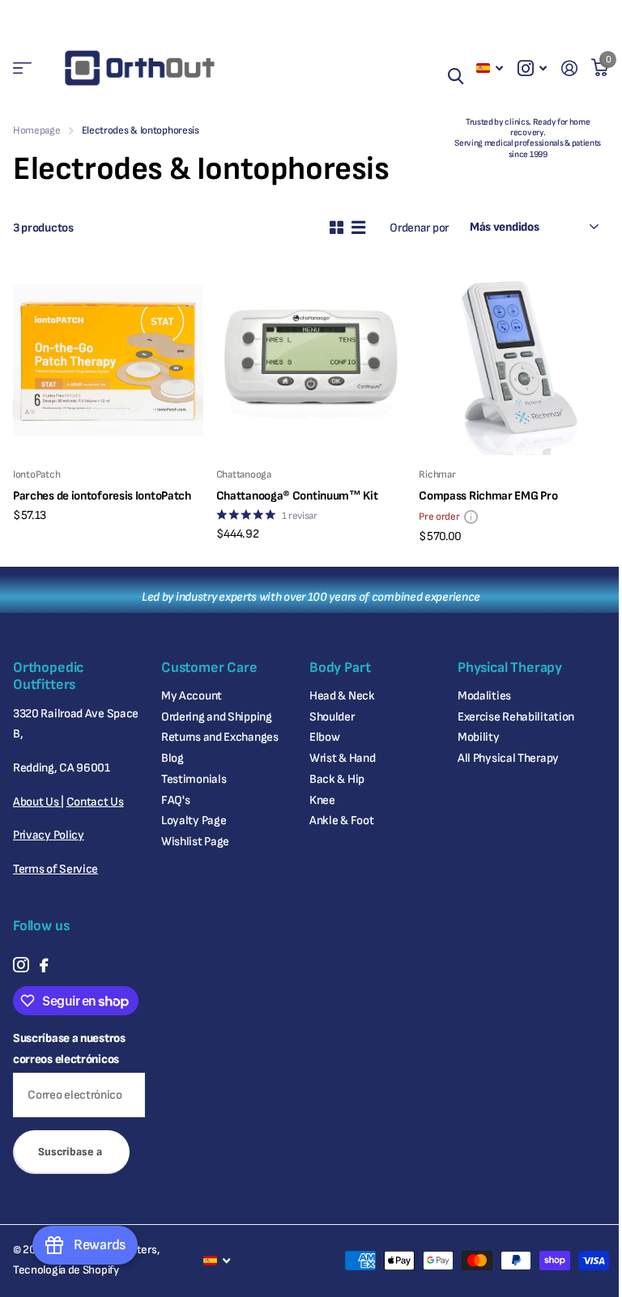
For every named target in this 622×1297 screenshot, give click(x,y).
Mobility (479, 737)
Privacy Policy (48, 835)
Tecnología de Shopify (66, 1270)
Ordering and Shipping (216, 717)
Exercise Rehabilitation (516, 717)
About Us (37, 802)
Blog (172, 758)
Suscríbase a (71, 1152)
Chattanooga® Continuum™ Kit (297, 496)
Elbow (324, 737)
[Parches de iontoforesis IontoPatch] (108, 361)
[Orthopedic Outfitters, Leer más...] (532, 68)
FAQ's (175, 800)
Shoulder (332, 717)
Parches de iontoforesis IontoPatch (102, 496)
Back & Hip (336, 779)
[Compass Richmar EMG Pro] (514, 361)
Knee (322, 800)
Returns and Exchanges (220, 737)
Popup (471, 516)
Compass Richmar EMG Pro (488, 496)
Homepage (37, 130)
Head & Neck (342, 696)
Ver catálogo (22, 68)
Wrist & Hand (342, 758)
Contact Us (95, 802)
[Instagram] (20, 964)
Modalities (484, 696)
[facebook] (44, 965)
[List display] (358, 227)
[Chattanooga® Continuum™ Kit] (311, 361)
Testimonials (193, 779)
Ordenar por (419, 228)
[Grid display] (336, 227)
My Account (191, 696)
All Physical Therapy (508, 758)
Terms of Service (55, 869)
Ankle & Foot (341, 820)
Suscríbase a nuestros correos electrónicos (69, 1049)
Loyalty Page (193, 820)
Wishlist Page (195, 841)
